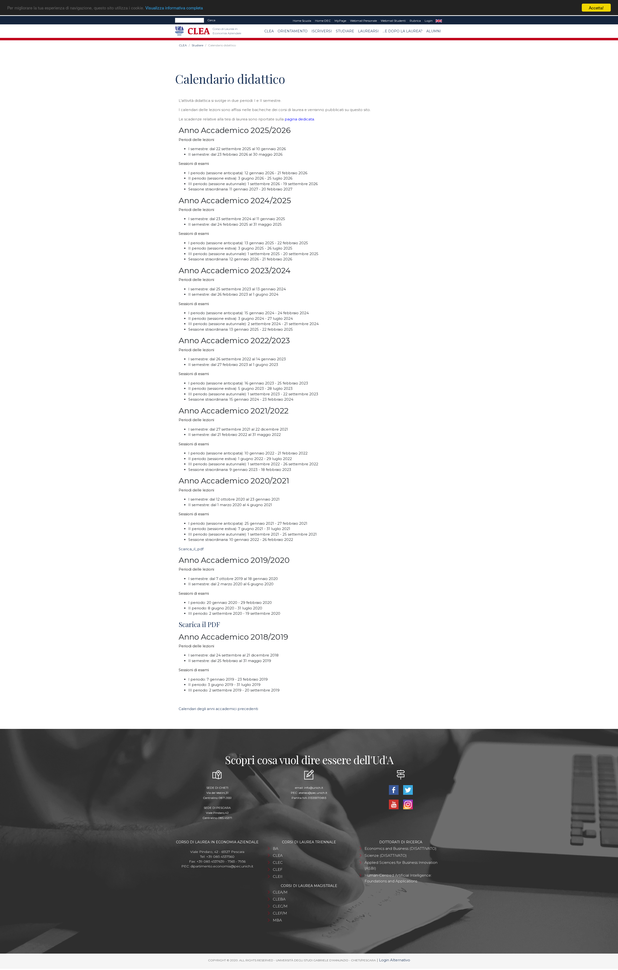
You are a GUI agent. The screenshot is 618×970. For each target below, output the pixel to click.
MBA (277, 920)
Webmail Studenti (393, 20)
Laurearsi (368, 31)
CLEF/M (280, 913)
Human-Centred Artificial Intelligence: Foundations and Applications (398, 878)
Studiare (345, 31)
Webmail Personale (363, 20)
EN (439, 21)
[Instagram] (408, 804)
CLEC (278, 862)
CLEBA (279, 899)
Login (429, 20)
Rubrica (415, 20)
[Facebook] (394, 789)
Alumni (433, 31)
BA (275, 848)
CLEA (269, 31)
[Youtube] (394, 804)
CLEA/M (280, 892)
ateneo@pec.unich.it (313, 793)
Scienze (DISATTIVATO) (386, 855)
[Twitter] (408, 789)
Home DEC (323, 20)
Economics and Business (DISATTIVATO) (400, 848)
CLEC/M (280, 906)
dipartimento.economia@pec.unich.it (221, 866)
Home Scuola (302, 20)
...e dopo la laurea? (402, 31)
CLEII (277, 876)
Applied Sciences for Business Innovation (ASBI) (401, 865)
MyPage (340, 20)
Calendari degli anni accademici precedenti (218, 708)
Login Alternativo (394, 960)
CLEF (277, 869)
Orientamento (293, 31)
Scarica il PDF (199, 624)
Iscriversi (321, 31)
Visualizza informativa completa (174, 8)
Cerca (211, 20)
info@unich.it (313, 787)
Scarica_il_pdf (191, 549)
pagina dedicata (299, 119)
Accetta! (596, 8)
